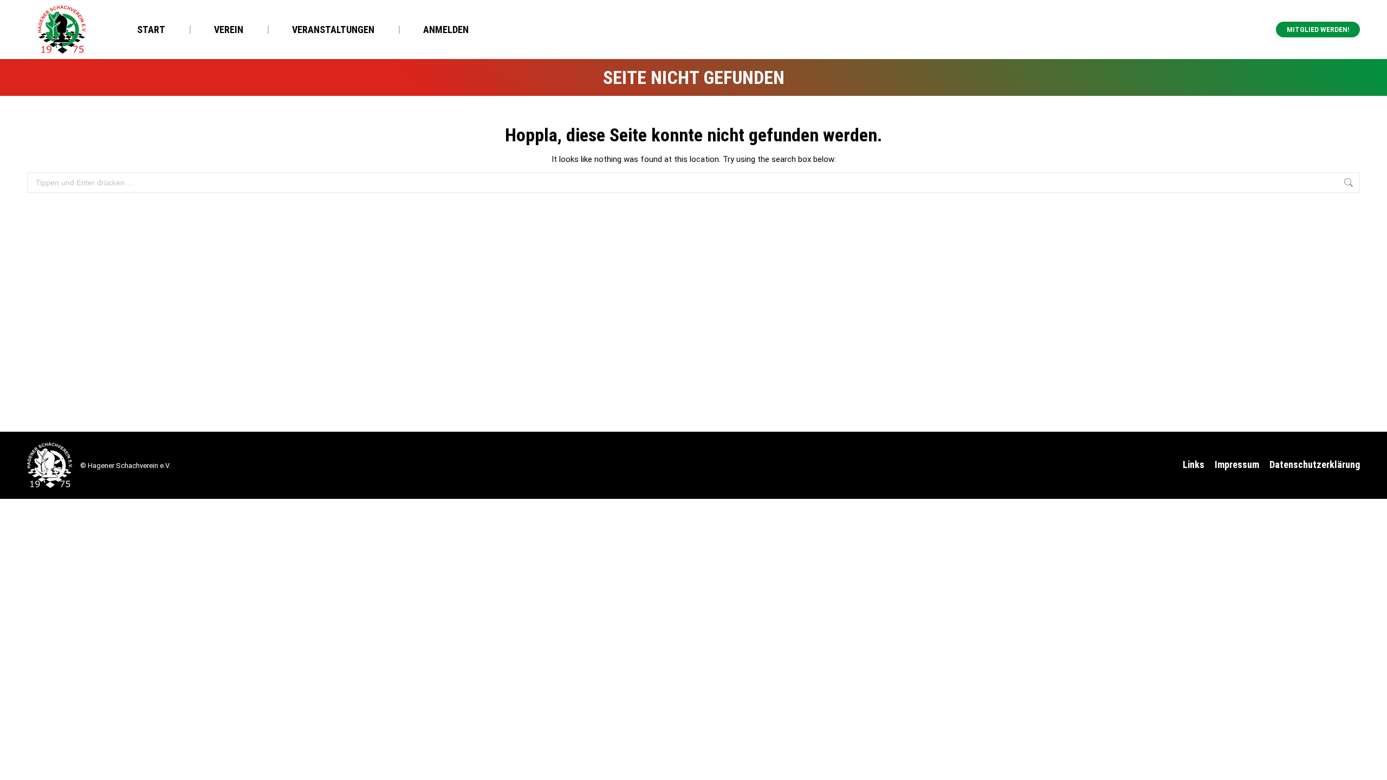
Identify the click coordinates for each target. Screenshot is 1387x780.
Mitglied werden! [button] (1318, 30)
